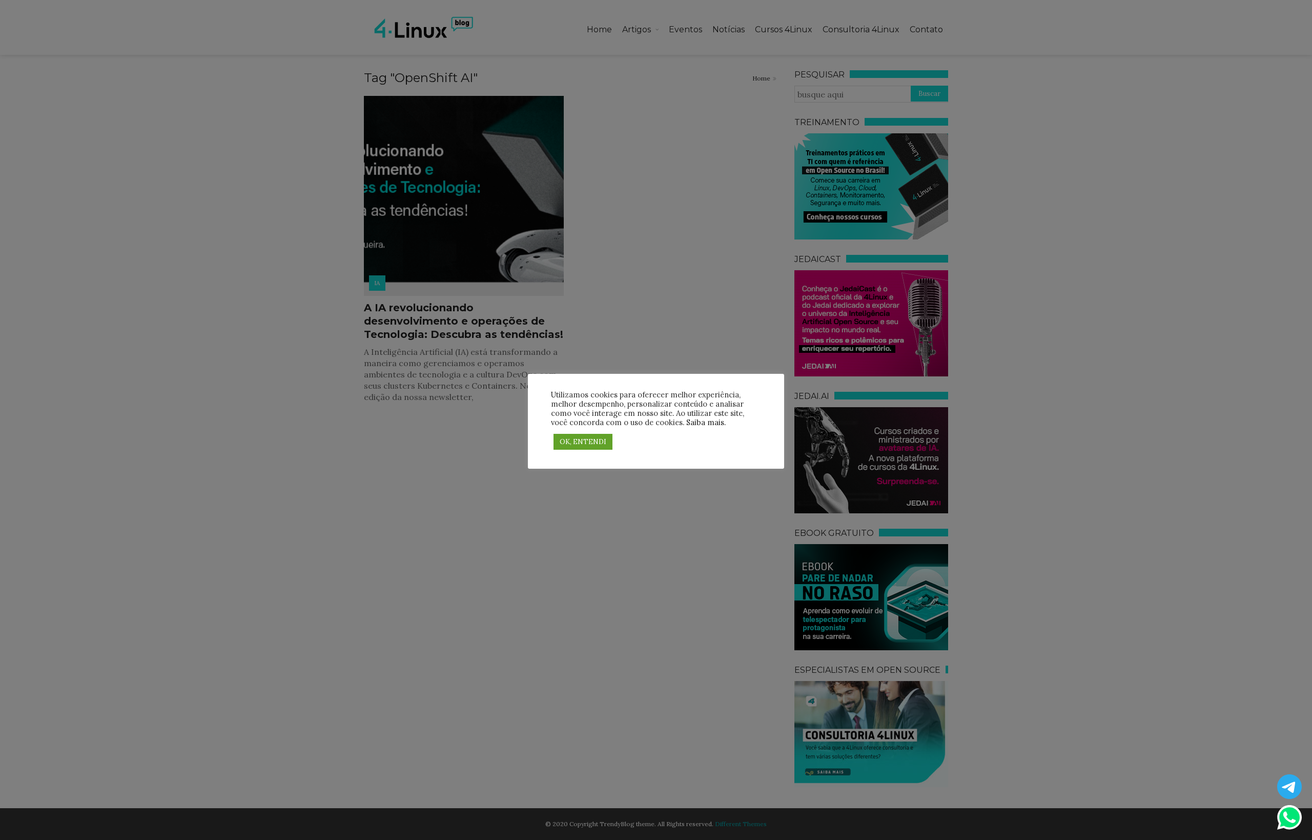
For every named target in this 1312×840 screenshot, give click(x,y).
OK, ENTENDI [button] (583, 441)
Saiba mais (705, 422)
